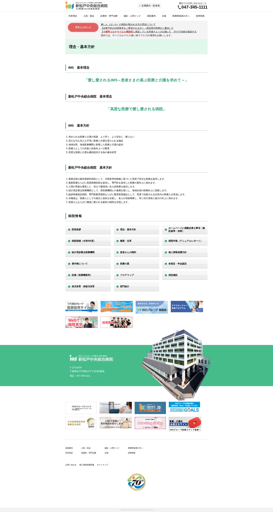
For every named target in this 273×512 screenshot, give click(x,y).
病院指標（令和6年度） (84, 241)
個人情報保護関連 (86, 465)
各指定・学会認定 (177, 263)
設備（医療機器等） (82, 275)
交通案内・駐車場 (150, 5)
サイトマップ (102, 465)
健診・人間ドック (132, 16)
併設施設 (173, 275)
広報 (164, 16)
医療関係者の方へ (181, 16)
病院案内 (151, 16)
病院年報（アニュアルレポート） (185, 241)
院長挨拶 (76, 229)
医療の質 (124, 263)
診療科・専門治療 (108, 16)
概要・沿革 (126, 241)
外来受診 (73, 16)
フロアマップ (127, 275)
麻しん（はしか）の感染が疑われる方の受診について (128, 24)
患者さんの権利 (128, 252)
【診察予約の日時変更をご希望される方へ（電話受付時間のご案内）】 (137, 28)
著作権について (80, 263)
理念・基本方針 (128, 229)
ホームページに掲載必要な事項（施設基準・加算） (186, 229)
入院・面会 (88, 16)
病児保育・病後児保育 (83, 286)
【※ (149, 31)
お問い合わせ (70, 465)
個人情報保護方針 (177, 252)
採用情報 (200, 16)
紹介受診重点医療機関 (83, 252)
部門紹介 (124, 286)
